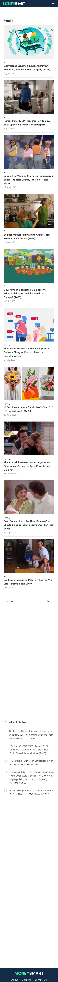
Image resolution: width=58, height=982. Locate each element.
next (49, 601)
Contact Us (40, 979)
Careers (26, 979)
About (14, 979)
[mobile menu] (53, 3)
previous (10, 601)
